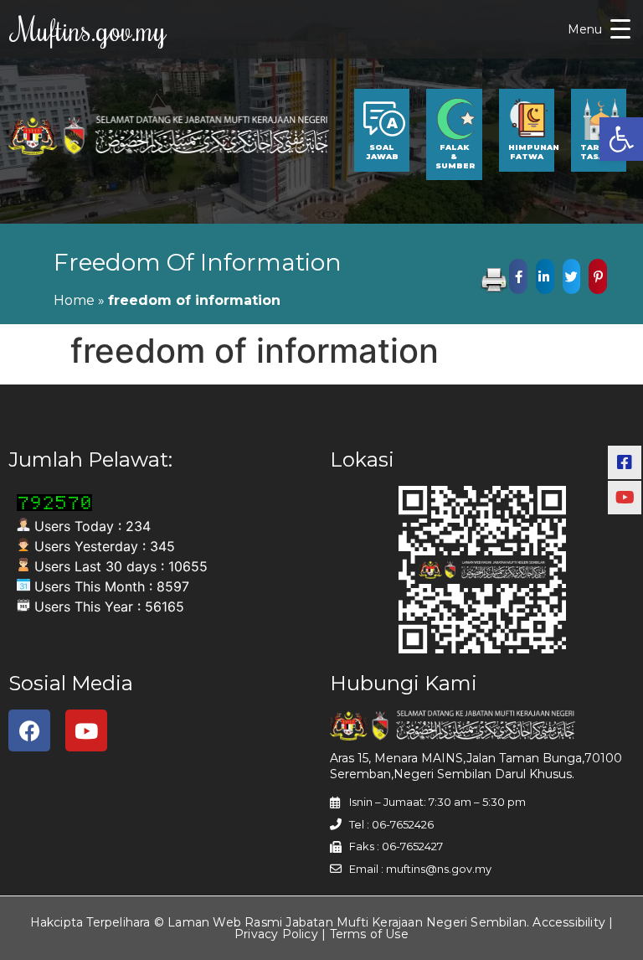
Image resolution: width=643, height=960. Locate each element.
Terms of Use (369, 934)
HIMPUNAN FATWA (533, 151)
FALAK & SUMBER (455, 156)
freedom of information (198, 262)
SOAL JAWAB (382, 151)
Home (74, 300)
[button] (621, 139)
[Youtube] (86, 730)
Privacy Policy (276, 934)
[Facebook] (29, 730)
